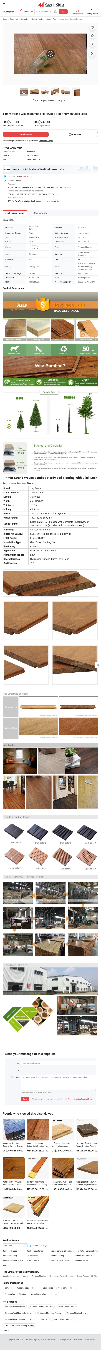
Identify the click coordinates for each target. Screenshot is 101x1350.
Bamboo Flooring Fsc (39, 1319)
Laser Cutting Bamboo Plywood (86, 1251)
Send (25, 1099)
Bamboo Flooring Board (76, 1313)
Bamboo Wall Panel (82, 1255)
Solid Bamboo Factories (67, 1306)
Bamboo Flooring (10, 1255)
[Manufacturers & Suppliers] (50, 4)
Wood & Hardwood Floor (27, 1288)
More (5, 1330)
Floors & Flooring (37, 19)
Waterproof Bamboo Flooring (49, 1313)
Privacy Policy (90, 1340)
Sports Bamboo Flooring (63, 1319)
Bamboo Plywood (10, 1251)
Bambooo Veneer (81, 1260)
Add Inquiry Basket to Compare (51, 100)
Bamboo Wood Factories (15, 1306)
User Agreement (65, 1340)
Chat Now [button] (76, 134)
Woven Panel (32, 1260)
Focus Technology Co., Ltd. (33, 1340)
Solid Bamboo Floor (66, 1288)
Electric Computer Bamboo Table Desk (62, 1251)
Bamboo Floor (51, 19)
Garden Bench (32, 1255)
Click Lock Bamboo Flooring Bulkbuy (19, 1325)
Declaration (78, 1340)
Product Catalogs (39, 1245)
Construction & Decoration (19, 19)
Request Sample (46, 141)
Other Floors (48, 1288)
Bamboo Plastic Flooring (15, 1319)
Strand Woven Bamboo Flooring (70, 19)
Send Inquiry (26, 134)
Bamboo (8, 1288)
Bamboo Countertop (35, 1251)
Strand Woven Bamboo (59, 1260)
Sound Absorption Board (13, 1260)
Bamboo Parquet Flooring (15, 1294)
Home (5, 19)
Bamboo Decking (57, 1255)
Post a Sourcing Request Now (78, 1099)
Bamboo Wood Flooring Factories (18, 1313)
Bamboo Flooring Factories (41, 1306)
